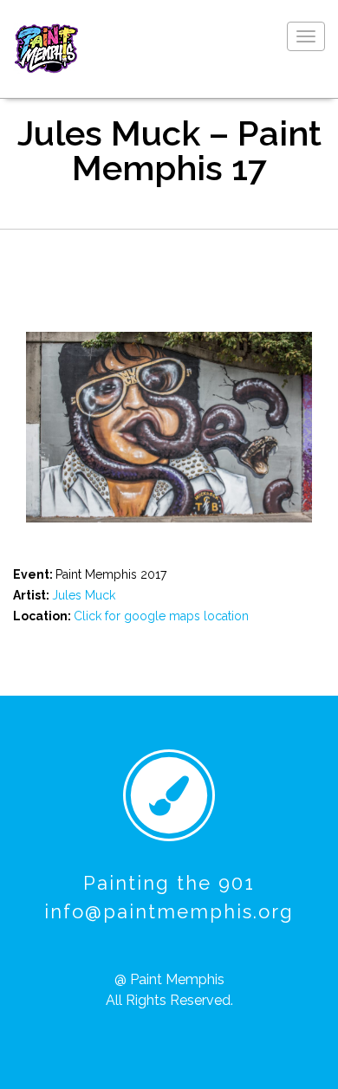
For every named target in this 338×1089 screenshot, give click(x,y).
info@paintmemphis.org (169, 911)
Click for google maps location (161, 616)
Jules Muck (83, 595)
